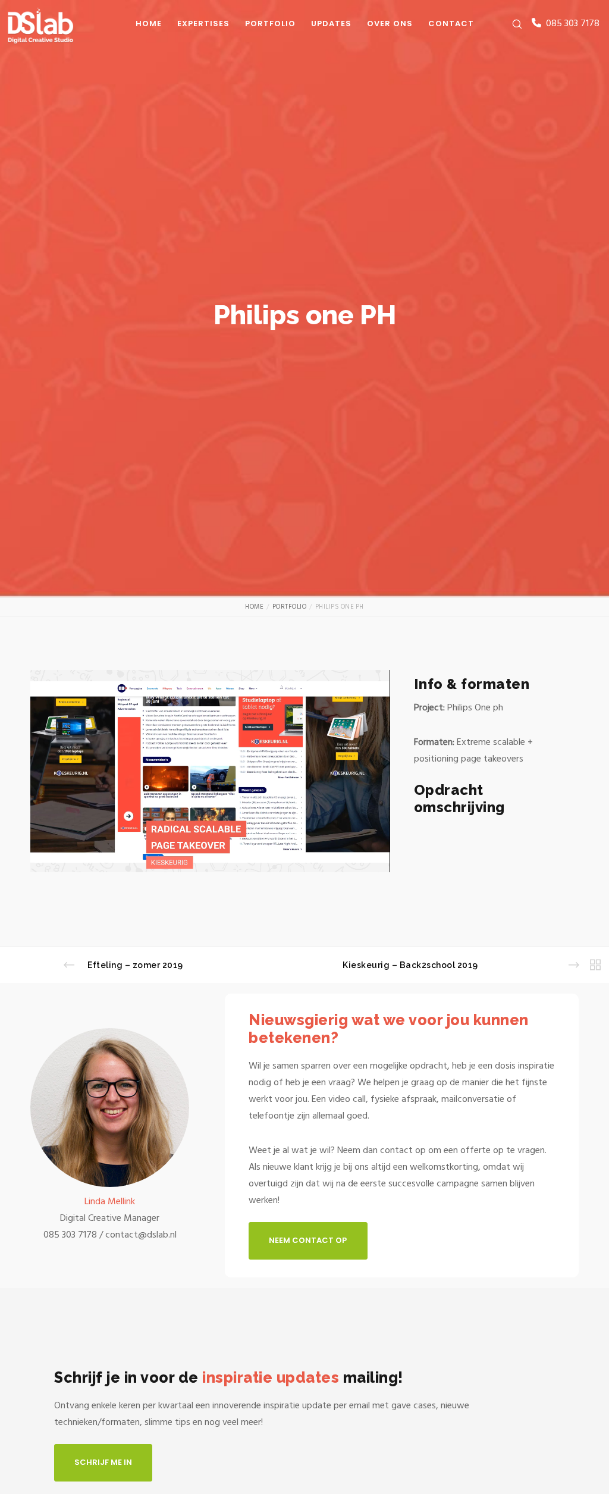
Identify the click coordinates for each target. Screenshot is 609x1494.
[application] (210, 771)
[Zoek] (512, 24)
